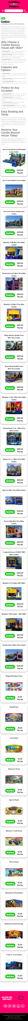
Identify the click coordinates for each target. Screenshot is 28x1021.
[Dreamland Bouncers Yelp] (18, 1006)
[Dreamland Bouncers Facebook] (5, 1006)
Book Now (9, 171)
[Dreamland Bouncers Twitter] (9, 1006)
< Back (3, 18)
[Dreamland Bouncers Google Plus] (14, 1006)
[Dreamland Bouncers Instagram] (22, 1006)
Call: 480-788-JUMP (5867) (7, 998)
